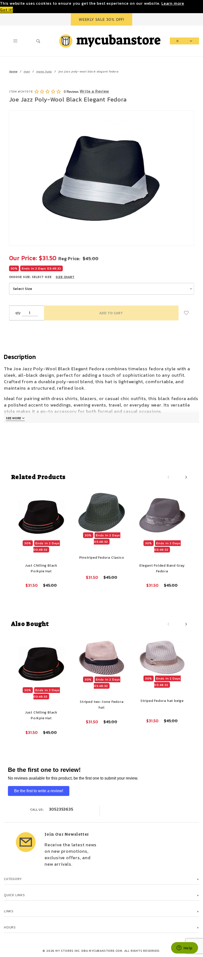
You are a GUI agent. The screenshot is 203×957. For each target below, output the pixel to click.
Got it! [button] (6, 10)
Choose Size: (42, 277)
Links (9, 911)
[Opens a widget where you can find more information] (184, 948)
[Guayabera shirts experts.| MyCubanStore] (110, 40)
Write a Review (94, 91)
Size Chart (65, 277)
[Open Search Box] (38, 41)
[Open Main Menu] (15, 41)
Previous (168, 477)
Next (186, 477)
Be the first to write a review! (38, 791)
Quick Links (14, 894)
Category (13, 878)
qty (18, 312)
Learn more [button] (172, 3)
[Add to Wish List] (186, 313)
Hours (10, 927)
